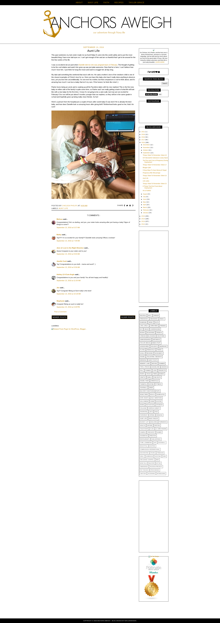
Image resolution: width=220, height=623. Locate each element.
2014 (143, 219)
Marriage (163, 346)
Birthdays (156, 339)
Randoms (143, 322)
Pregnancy (144, 318)
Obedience (144, 466)
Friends (163, 325)
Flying (142, 349)
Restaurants (145, 439)
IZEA (164, 456)
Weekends (154, 318)
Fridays (159, 332)
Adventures (144, 346)
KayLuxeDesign (130, 620)
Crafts (142, 377)
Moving (154, 363)
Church (143, 432)
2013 (143, 221)
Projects (162, 370)
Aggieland (155, 367)
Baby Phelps (153, 418)
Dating (151, 384)
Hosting (158, 456)
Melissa (60, 219)
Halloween (144, 401)
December (146, 145)
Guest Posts (153, 360)
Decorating (144, 452)
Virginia (143, 336)
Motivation (150, 404)
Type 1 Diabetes (146, 442)
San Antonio (156, 439)
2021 (143, 132)
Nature (149, 425)
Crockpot (151, 432)
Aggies (164, 367)
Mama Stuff (156, 343)
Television (144, 428)
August (145, 194)
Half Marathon (156, 397)
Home (152, 401)
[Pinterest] (152, 72)
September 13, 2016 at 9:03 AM (68, 254)
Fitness (158, 384)
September (146, 153)
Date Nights (144, 397)
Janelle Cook (62, 261)
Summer (162, 363)
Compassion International (150, 449)
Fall (141, 370)
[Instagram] (154, 72)
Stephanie (61, 301)
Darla (149, 377)
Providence (155, 470)
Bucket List (144, 422)
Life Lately (146, 181)
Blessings (150, 332)
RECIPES (119, 3)
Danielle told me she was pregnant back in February (98, 65)
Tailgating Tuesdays (154, 356)
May (144, 202)
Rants (142, 373)
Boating (152, 446)
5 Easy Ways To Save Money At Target (154, 170)
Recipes (143, 315)
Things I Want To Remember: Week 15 (155, 183)
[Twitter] (150, 72)
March (145, 207)
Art (155, 442)
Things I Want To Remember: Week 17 (155, 165)
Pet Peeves (144, 470)
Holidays (154, 346)
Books (142, 332)
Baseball (161, 442)
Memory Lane (145, 363)
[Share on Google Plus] (133, 205)
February (146, 210)
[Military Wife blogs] (151, 599)
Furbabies (162, 422)
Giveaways (159, 353)
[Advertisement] (153, 267)
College (143, 408)
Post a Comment (60, 312)
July (144, 196)
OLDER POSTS (128, 317)
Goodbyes (144, 435)
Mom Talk (143, 463)
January (145, 213)
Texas (149, 373)
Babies (161, 373)
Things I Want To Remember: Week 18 (155, 155)
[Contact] (159, 72)
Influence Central (147, 459)
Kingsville (155, 380)
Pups (158, 391)
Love (155, 370)
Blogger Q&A (147, 167)
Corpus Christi (154, 408)
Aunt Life (63, 208)
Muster (151, 463)
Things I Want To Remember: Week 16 (155, 175)
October (145, 150)
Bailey (59, 235)
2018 (143, 137)
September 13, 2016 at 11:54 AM (69, 280)
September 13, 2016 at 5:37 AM (68, 227)
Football (143, 387)
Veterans (151, 473)
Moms (142, 404)
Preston (153, 435)
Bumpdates (161, 394)
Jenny (151, 322)
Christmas (154, 325)
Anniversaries (145, 339)
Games (159, 432)
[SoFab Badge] (153, 556)
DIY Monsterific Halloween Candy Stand (155, 158)
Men (157, 459)
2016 (143, 142)
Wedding (143, 360)
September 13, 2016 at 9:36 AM (68, 267)
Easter (158, 401)
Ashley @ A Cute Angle (66, 274)
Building (154, 422)
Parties (157, 425)
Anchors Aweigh (104, 620)
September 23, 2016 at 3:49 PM (68, 307)
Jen (58, 288)
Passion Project (156, 466)
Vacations (161, 336)
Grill (142, 456)
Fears (153, 452)
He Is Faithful (147, 190)
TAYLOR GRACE (136, 3)
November (146, 147)
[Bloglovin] (156, 72)
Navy (149, 315)
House (142, 356)
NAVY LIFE (93, 3)
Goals (142, 353)
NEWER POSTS (59, 317)
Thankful (143, 384)
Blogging (151, 336)
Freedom (160, 452)
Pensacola (151, 349)
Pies (156, 411)
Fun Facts (157, 377)
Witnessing (161, 473)
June (144, 199)
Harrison (149, 456)
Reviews (150, 353)
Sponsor (159, 404)
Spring (152, 415)
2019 (143, 134)
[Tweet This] (127, 205)
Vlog (152, 428)
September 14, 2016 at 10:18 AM (69, 294)
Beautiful (143, 446)
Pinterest (143, 415)
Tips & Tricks (145, 367)
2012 (143, 224)
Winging (159, 415)
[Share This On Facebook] (125, 205)
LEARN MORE (159, 62)
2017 (143, 140)
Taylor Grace (145, 343)
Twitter (143, 473)
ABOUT (79, 3)
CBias (146, 329)
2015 (143, 216)
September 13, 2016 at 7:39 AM (68, 241)
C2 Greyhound (161, 428)
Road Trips (144, 394)
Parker (156, 315)
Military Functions (147, 391)
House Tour (144, 380)
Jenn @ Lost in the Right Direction (70, 248)
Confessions (155, 329)
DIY (141, 329)
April (144, 204)
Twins (155, 373)
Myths (158, 463)
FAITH (106, 3)
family (162, 318)
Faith (157, 322)
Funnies (148, 370)
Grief (151, 387)
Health (142, 425)
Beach (152, 394)
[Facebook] (148, 72)
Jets (151, 411)
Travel (159, 349)
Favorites (143, 411)
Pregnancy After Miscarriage (151, 173)
